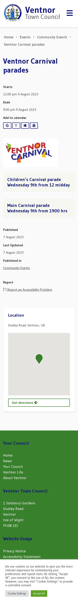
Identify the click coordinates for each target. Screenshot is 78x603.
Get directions (23, 402)
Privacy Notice (14, 551)
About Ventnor (15, 478)
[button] (39, 359)
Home (7, 455)
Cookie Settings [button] (17, 593)
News (7, 461)
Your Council (13, 466)
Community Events (16, 268)
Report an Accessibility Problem (29, 289)
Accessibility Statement (22, 556)
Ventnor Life (13, 472)
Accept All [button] (39, 593)
